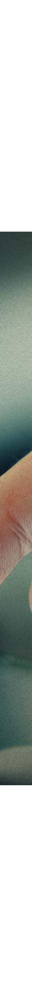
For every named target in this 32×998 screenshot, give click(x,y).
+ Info (4, 29)
